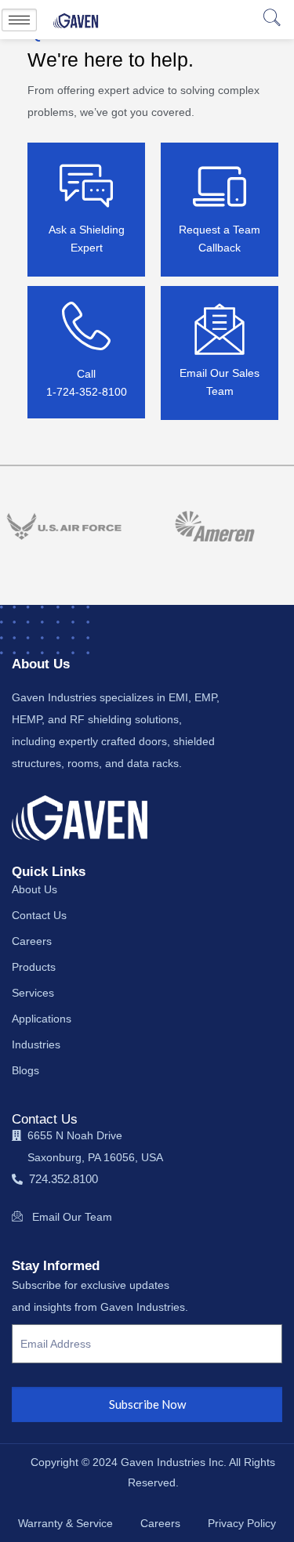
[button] (270, 19)
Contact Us (45, 1119)
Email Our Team (72, 1217)
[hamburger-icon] (19, 20)
